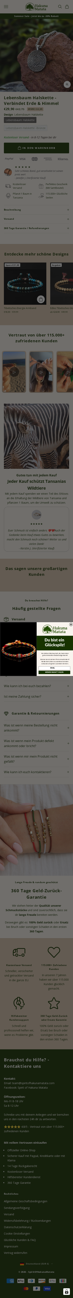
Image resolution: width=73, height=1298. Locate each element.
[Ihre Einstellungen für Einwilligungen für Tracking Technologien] (66, 1291)
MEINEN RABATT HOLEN (54, 672)
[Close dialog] (71, 624)
